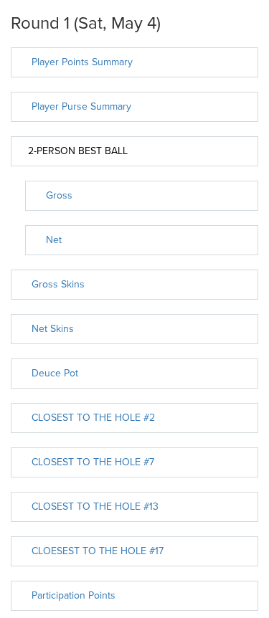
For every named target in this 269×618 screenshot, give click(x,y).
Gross (59, 195)
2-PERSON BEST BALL (78, 151)
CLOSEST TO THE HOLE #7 (93, 462)
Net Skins (53, 329)
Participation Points (73, 595)
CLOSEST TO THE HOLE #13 (95, 506)
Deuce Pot (55, 373)
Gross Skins (58, 284)
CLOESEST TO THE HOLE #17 (98, 551)
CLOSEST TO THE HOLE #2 (93, 418)
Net (54, 240)
